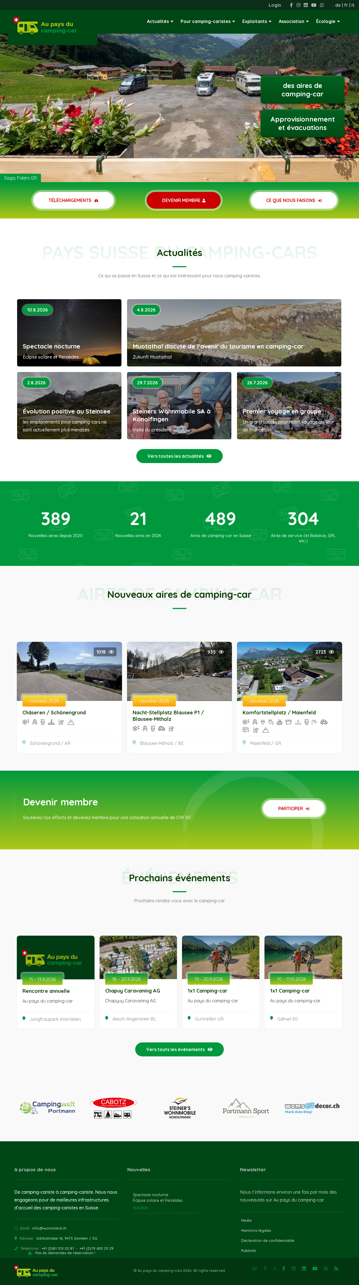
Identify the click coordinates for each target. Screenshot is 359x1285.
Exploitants (254, 21)
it (353, 5)
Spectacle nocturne (51, 346)
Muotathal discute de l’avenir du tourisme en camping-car (218, 346)
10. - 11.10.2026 (291, 979)
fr (346, 5)
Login (275, 5)
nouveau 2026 (44, 701)
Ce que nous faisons (291, 200)
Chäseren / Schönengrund (54, 712)
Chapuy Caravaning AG (132, 990)
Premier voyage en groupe (282, 411)
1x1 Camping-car (207, 990)
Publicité (248, 1250)
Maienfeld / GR (265, 743)
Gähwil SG (287, 1019)
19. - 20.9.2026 (209, 979)
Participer (291, 808)
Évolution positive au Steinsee (67, 411)
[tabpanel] (179, 91)
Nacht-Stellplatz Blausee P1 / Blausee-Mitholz (168, 715)
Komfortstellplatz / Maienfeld (279, 712)
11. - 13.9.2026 (42, 979)
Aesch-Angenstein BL (134, 1019)
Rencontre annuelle (46, 991)
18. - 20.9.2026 (126, 979)
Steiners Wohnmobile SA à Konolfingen (172, 415)
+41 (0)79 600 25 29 (97, 1248)
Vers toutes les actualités (176, 456)
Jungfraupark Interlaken (55, 1019)
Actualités (158, 21)
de (338, 5)
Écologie (325, 21)
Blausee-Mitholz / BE (162, 743)
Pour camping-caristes (206, 21)
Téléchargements (71, 200)
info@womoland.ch (49, 1228)
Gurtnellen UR (209, 1019)
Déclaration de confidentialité (267, 1240)
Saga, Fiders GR (20, 178)
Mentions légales (256, 1230)
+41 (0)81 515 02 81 (58, 1248)
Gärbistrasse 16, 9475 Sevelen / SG (66, 1238)
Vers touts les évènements (175, 1049)
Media (246, 1220)
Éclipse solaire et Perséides (158, 1200)
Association (291, 21)
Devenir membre (181, 200)
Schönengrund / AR (50, 743)
